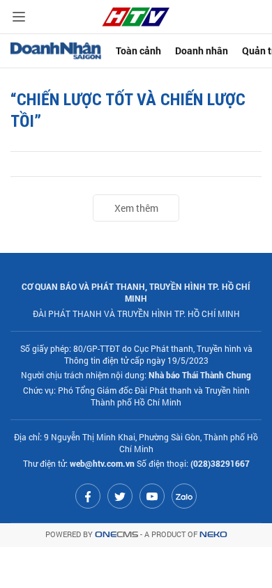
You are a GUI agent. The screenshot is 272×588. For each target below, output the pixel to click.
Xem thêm (136, 208)
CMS (116, 534)
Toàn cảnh (138, 50)
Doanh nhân (201, 50)
